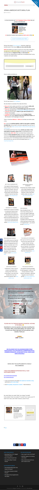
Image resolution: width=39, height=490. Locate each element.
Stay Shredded (23, 208)
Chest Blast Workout (11, 266)
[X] (17, 445)
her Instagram (17, 101)
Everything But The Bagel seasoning (24, 110)
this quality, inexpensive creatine (14, 384)
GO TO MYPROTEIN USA (9, 377)
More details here (13, 195)
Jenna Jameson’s (17, 45)
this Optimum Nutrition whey (27, 380)
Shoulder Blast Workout (10, 238)
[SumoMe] (24, 445)
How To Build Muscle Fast (10, 457)
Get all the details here (13, 222)
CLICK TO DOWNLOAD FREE (19, 38)
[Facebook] (14, 445)
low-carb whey (14, 382)
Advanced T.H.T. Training (11, 207)
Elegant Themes (16, 488)
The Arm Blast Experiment (27, 238)
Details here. (27, 224)
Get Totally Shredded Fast (11, 184)
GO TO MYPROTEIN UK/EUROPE (10, 375)
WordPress (29, 488)
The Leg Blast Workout (27, 266)
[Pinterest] (22, 445)
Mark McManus (8, 12)
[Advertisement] (19, 436)
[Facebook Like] (19, 445)
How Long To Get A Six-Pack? (28, 454)
